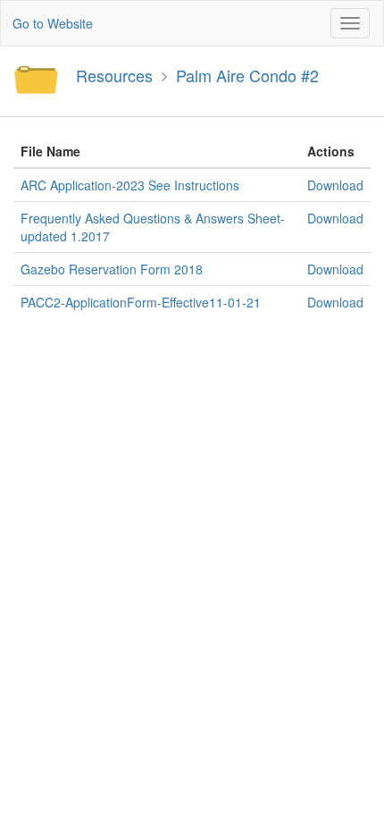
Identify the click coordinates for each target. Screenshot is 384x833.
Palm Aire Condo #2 (247, 75)
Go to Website (53, 23)
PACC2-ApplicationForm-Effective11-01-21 (141, 302)
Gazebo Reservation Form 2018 (112, 269)
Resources (114, 75)
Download (335, 185)
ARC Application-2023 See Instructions (130, 185)
